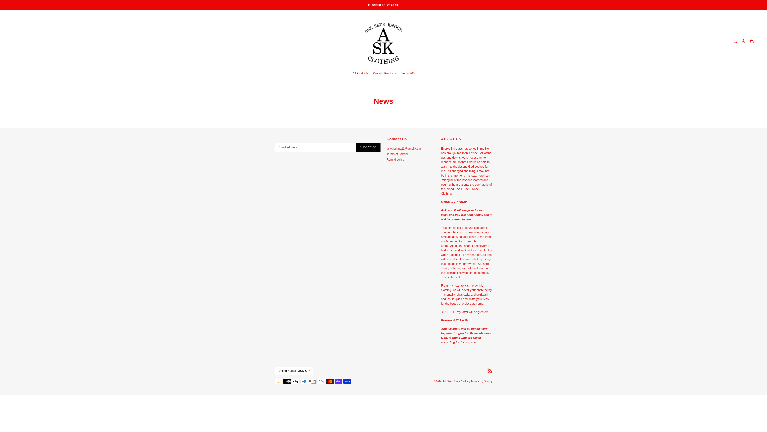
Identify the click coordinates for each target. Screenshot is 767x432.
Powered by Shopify (481, 381)
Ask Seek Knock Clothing (457, 381)
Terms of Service (397, 154)
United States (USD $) (293, 370)
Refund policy (395, 159)
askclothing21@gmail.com (403, 148)
